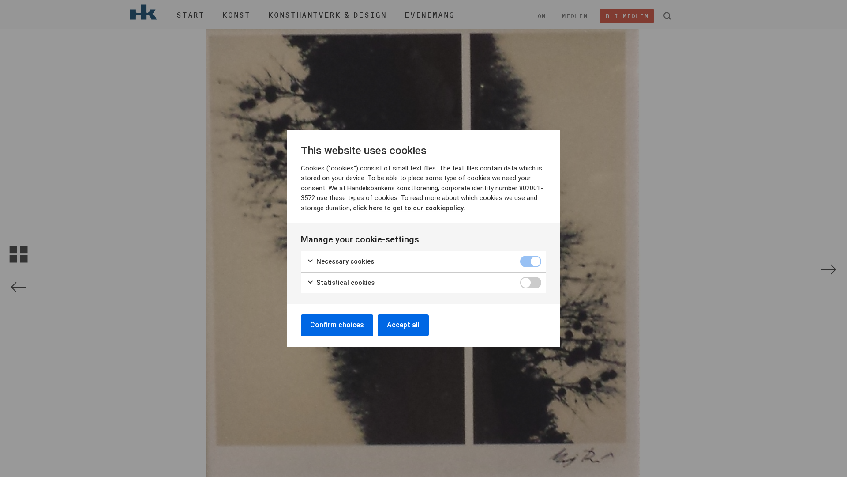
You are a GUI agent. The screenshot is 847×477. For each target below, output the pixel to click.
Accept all (403, 325)
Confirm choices (337, 325)
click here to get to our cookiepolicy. (409, 208)
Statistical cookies (345, 283)
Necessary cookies (344, 261)
